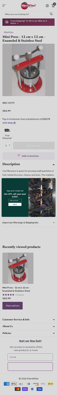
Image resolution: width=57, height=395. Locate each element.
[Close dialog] (53, 180)
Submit (15, 204)
